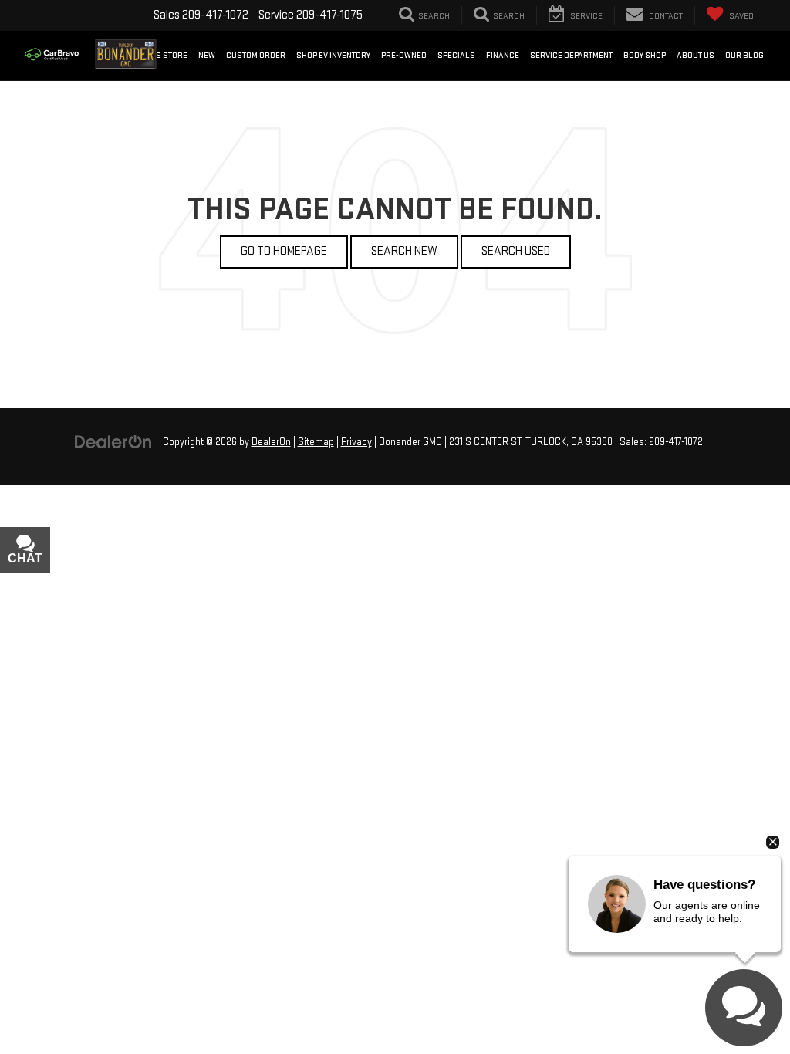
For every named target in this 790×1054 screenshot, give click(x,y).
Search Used (515, 251)
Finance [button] (502, 55)
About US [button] (695, 55)
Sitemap (316, 442)
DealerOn (271, 442)
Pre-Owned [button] (404, 55)
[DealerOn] (113, 441)
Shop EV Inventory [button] (333, 55)
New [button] (206, 55)
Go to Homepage (284, 251)
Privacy (356, 442)
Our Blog (744, 55)
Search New (404, 251)
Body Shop (644, 55)
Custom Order (255, 55)
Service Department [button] (571, 55)
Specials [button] (456, 55)
